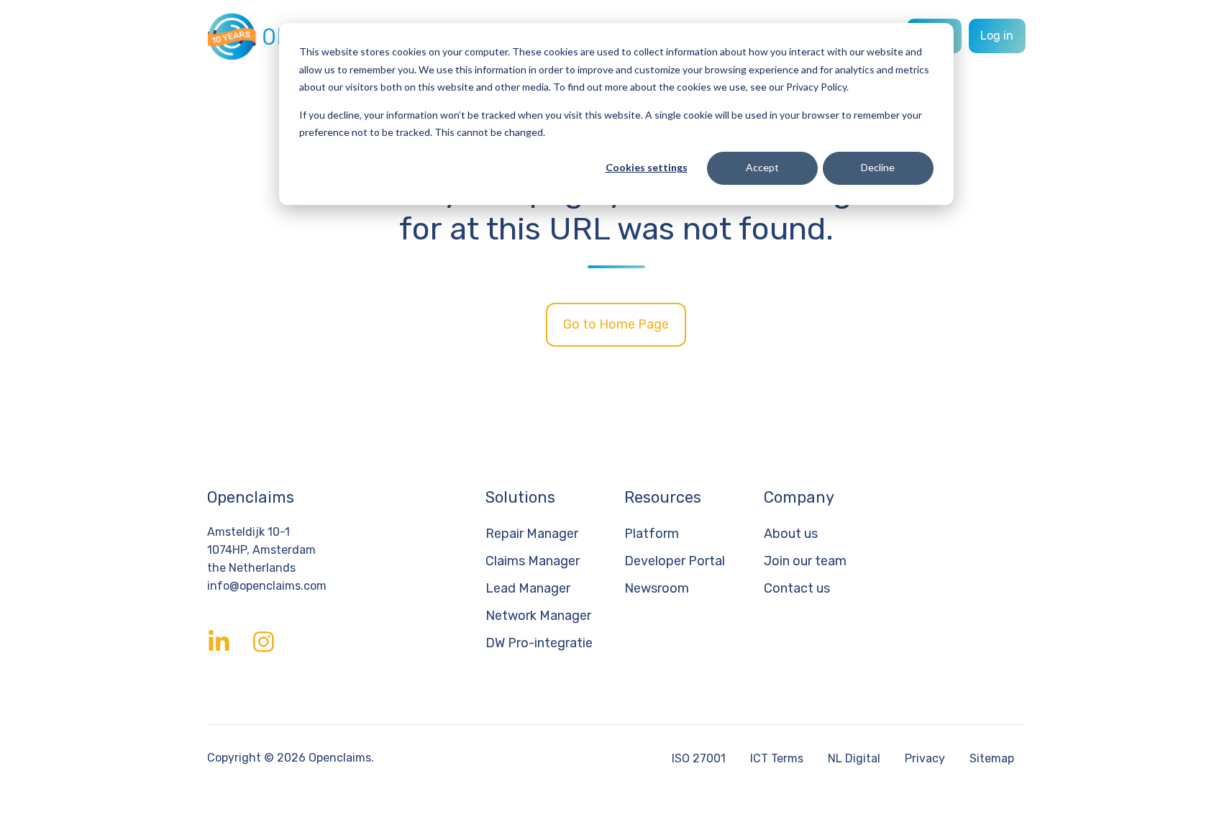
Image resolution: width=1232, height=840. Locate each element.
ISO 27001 (699, 758)
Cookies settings (647, 167)
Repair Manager (531, 534)
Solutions (520, 497)
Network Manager (538, 616)
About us (791, 534)
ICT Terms (776, 758)
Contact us (797, 588)
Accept (762, 167)
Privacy (925, 758)
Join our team (805, 561)
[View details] (219, 642)
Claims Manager (532, 561)
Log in (996, 35)
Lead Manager (527, 588)
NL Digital (854, 758)
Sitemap (991, 758)
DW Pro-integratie (539, 643)
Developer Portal (674, 561)
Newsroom (656, 588)
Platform (651, 534)
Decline (878, 167)
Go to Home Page (616, 324)
